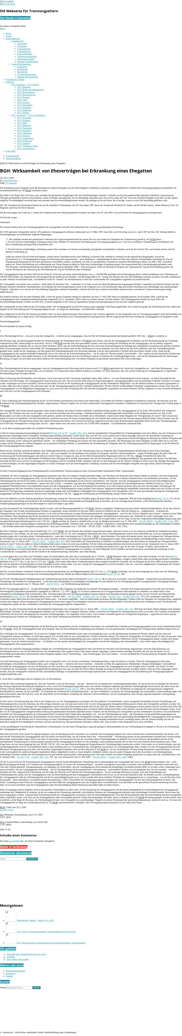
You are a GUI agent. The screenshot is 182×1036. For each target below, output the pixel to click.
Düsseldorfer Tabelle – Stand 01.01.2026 (35, 920)
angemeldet (14, 841)
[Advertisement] (85, 880)
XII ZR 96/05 (53, 584)
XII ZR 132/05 (7, 810)
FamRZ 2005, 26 (91, 596)
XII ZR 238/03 (39, 541)
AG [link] (1, 815)
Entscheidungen (10, 180)
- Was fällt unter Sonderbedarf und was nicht (26, 954)
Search (3, 987)
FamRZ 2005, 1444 (164, 521)
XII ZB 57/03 (114, 596)
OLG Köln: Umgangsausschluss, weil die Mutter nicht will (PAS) (46, 931)
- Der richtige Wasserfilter (17, 959)
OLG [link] (2, 822)
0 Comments (11, 183)
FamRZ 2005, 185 (131, 596)
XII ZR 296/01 (146, 521)
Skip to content (7, 1)
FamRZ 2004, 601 (78, 433)
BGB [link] (28, 190)
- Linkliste (10, 957)
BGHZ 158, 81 (58, 433)
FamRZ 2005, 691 (56, 541)
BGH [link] (2, 807)
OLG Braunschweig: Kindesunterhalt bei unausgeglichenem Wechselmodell (51, 943)
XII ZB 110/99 (74, 596)
